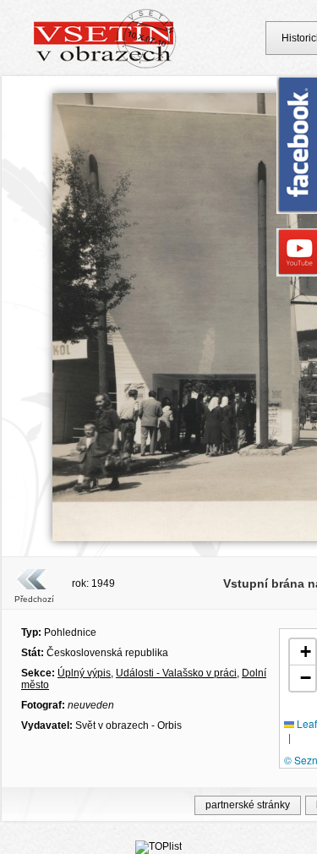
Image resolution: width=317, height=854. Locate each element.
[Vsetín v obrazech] (105, 66)
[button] (302, 652)
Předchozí (34, 599)
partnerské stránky (247, 805)
